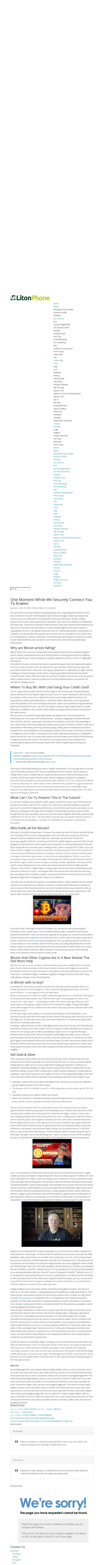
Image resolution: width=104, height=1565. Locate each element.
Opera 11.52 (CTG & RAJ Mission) (67, 393)
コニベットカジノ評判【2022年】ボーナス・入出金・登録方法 (35, 1409)
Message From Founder (63, 309)
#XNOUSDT (18, 753)
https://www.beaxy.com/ (24, 1298)
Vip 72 (56, 399)
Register (57, 432)
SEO (55, 345)
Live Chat (57, 438)
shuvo (15, 608)
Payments (58, 441)
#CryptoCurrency (76, 756)
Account (57, 426)
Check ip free (59, 378)
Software (57, 372)
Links (56, 369)
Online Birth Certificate (63, 420)
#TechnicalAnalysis (21, 759)
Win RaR (57, 402)
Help (55, 366)
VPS (55, 357)
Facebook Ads (59, 333)
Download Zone (60, 405)
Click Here (14, 1551)
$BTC (54, 756)
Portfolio (57, 315)
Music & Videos (60, 408)
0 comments (51, 608)
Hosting (57, 330)
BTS (55, 321)
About (56, 306)
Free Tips (57, 336)
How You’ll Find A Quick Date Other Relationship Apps (32, 1418)
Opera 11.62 (59, 396)
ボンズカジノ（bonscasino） (22, 1412)
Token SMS (58, 354)
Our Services (59, 318)
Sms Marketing (60, 342)
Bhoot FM (58, 411)
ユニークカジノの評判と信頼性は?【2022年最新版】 (31, 1415)
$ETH (59, 756)
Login (56, 429)
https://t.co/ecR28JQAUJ (41, 756)
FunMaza (57, 414)
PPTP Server (59, 351)
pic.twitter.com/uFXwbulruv (41, 759)
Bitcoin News (38, 608)
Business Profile (60, 312)
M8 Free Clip (59, 387)
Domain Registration (62, 324)
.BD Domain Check (61, 327)
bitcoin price (34, 940)
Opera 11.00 (59, 390)
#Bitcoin (65, 756)
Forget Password (61, 435)
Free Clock (58, 381)
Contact (57, 423)
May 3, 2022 (50, 762)
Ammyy (57, 375)
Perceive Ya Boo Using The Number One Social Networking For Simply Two (41, 1421)
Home (56, 303)
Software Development (63, 348)
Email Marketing (60, 339)
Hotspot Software (61, 384)
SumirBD (57, 417)
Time (56, 363)
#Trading (87, 756)
